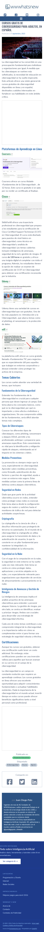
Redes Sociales (8, 884)
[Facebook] (17, 14)
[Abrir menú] (22, 18)
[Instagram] (39, 14)
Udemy (5, 281)
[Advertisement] (22, 123)
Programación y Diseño (12, 878)
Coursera (6, 154)
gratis (34, 765)
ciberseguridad (13, 765)
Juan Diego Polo (24, 800)
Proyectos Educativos (21, 758)
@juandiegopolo (9, 829)
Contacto (6, 909)
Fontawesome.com (15, 928)
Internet (6, 881)
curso (25, 765)
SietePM (34, 928)
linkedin (20, 829)
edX (3, 329)
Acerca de (6, 906)
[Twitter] (6, 14)
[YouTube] (28, 14)
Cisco (5, 196)
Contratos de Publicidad (12, 913)
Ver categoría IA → (10, 861)
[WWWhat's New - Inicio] (22, 6)
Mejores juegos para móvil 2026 (15, 895)
